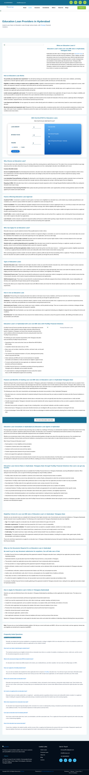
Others (53, 7)
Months (15, 147)
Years (23, 147)
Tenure (13, 142)
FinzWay (47, 671)
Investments (46, 7)
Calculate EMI (15, 151)
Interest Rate (15, 134)
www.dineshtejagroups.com (48, 771)
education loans (79, 53)
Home (24, 7)
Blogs (66, 7)
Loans (30, 7)
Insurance (37, 7)
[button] (30, 7)
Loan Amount (15, 126)
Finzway (22, 771)
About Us (60, 7)
